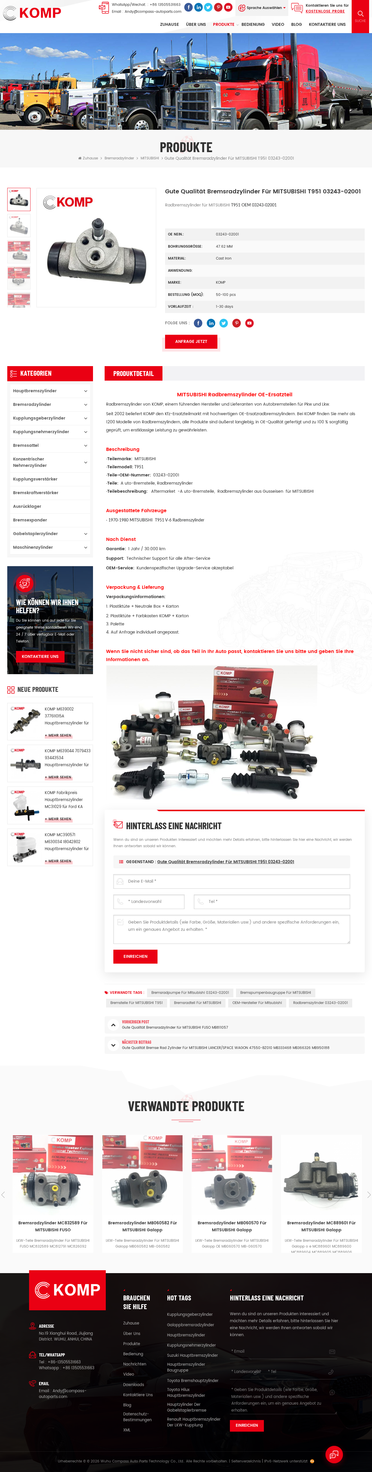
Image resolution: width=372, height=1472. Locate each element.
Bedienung (253, 24)
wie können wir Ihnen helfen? (47, 606)
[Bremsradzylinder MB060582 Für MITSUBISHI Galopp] (141, 1175)
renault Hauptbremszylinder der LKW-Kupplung (194, 1422)
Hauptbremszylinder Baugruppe (186, 1368)
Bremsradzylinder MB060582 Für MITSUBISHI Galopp (141, 1212)
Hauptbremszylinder (35, 391)
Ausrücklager (27, 506)
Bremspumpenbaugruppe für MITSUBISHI (275, 993)
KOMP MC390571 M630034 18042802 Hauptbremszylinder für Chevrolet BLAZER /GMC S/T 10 (67, 842)
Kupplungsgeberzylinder (39, 418)
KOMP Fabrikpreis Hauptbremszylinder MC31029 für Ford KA (64, 800)
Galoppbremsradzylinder (190, 1325)
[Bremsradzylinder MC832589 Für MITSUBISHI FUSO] (52, 1175)
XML (126, 1430)
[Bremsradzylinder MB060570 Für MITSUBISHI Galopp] (231, 1175)
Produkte (224, 24)
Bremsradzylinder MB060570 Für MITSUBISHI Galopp (231, 1212)
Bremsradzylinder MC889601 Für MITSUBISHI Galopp (320, 1212)
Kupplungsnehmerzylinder (41, 432)
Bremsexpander (30, 520)
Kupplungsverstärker (35, 479)
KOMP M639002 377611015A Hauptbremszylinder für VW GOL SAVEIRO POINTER (67, 716)
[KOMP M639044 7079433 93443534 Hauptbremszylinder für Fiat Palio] (25, 762)
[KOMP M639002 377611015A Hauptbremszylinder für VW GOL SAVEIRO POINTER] (25, 721)
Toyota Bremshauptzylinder (193, 1381)
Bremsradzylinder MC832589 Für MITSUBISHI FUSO (52, 1212)
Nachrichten (134, 1364)
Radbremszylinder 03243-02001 (320, 1003)
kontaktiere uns (327, 24)
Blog (296, 24)
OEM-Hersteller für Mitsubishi (257, 1003)
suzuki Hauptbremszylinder (192, 1356)
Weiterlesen (56, 1249)
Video (278, 24)
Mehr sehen (60, 735)
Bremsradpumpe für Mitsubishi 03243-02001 (190, 993)
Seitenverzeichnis (246, 1461)
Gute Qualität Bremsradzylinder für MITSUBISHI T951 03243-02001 (225, 862)
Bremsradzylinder (119, 158)
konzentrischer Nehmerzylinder (30, 462)
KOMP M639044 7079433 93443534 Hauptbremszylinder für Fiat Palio (68, 758)
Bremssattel (26, 445)
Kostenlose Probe (325, 11)
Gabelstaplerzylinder (35, 533)
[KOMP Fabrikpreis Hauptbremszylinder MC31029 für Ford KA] (25, 804)
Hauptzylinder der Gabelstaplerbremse (186, 1408)
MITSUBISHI (150, 158)
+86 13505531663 (165, 5)
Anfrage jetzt (191, 341)
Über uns (196, 24)
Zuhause (169, 24)
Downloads (133, 1385)
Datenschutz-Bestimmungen (137, 1417)
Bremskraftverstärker (35, 493)
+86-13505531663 (64, 1362)
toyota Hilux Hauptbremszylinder (186, 1393)
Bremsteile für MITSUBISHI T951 (136, 1003)
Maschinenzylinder (33, 547)
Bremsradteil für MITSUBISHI (197, 1003)
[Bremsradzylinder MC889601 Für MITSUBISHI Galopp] (320, 1175)
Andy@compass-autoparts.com (153, 12)
